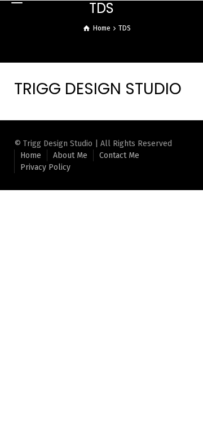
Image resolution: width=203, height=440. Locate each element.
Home (30, 155)
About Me (70, 155)
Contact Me (119, 155)
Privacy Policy (45, 167)
